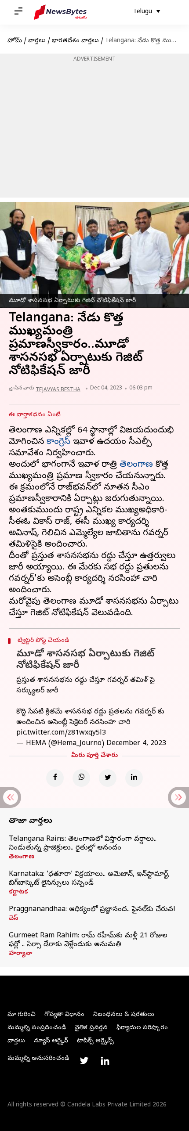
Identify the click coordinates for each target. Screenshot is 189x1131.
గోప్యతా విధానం (64, 1015)
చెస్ (13, 919)
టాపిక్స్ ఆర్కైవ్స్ (95, 1041)
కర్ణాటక (18, 893)
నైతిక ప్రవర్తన (91, 1028)
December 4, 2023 (136, 744)
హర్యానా (20, 954)
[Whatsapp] (81, 778)
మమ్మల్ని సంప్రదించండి (36, 1028)
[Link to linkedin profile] (105, 1061)
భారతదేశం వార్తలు (75, 41)
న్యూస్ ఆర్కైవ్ (51, 1041)
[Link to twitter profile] (83, 1061)
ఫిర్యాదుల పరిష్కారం (142, 1028)
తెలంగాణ (136, 465)
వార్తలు (37, 41)
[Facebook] (55, 778)
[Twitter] (107, 778)
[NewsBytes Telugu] (60, 12)
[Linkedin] (134, 778)
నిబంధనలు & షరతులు (123, 1015)
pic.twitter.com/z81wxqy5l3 (61, 733)
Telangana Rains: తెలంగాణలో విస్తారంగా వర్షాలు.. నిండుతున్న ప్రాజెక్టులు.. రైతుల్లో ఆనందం (82, 844)
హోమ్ (14, 41)
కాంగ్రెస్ (58, 442)
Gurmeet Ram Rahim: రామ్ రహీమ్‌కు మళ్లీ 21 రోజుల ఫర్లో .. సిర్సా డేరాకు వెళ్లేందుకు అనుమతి (88, 940)
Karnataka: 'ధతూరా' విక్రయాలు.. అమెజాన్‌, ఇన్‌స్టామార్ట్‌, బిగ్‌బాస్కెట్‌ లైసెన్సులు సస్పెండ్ (89, 879)
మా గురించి (21, 1015)
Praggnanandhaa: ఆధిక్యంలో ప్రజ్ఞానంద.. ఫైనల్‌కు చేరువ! (92, 909)
